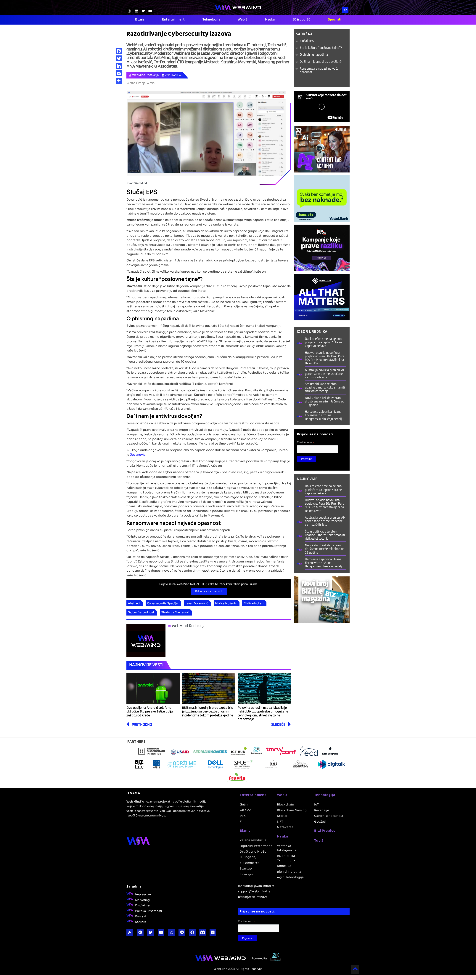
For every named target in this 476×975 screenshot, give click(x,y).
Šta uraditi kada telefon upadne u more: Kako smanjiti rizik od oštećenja (325, 388)
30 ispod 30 (301, 19)
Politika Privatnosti (148, 911)
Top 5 (319, 840)
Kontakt (140, 916)
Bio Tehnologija (289, 871)
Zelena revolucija (253, 840)
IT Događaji (249, 857)
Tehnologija (211, 19)
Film (243, 821)
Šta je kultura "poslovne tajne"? (321, 47)
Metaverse (285, 827)
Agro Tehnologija (290, 877)
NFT (280, 821)
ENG (335, 11)
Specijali (334, 19)
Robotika (284, 866)
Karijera (140, 922)
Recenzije (321, 810)
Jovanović (138, 454)
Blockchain (285, 804)
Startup (246, 868)
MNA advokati (254, 603)
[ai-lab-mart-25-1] (322, 149)
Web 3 (243, 19)
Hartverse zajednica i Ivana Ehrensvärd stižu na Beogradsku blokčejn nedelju (324, 415)
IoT (316, 804)
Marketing (142, 900)
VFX (243, 816)
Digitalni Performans (256, 846)
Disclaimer (142, 905)
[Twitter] (119, 58)
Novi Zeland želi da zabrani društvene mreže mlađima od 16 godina (324, 402)
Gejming (246, 804)
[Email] (119, 73)
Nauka (270, 19)
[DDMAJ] (322, 297)
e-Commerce (250, 863)
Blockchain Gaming (292, 810)
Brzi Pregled (325, 830)
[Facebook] (119, 51)
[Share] (119, 80)
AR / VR (245, 810)
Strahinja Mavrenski (175, 612)
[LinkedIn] (119, 66)
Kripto (282, 816)
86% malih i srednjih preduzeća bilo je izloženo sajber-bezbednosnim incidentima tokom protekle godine (208, 711)
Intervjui (246, 874)
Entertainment (173, 19)
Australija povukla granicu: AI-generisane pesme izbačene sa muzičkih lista (325, 374)
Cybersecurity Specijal (162, 603)
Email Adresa (306, 442)
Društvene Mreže (253, 851)
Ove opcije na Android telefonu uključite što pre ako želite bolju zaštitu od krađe (149, 711)
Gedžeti (320, 821)
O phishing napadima (314, 54)
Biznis (139, 19)
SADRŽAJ (304, 34)
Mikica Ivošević (226, 603)
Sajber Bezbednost (141, 612)
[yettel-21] (322, 198)
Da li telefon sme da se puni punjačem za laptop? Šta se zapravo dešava (323, 342)
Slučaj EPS (307, 40)
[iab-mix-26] (322, 247)
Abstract (134, 603)
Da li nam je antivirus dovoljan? (321, 61)
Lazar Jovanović (197, 603)
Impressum (143, 894)
